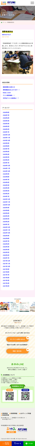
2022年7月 (6, 241)
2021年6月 (6, 277)
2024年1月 (6, 196)
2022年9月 (6, 235)
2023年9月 (6, 207)
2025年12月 (6, 135)
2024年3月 (6, 191)
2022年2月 (6, 255)
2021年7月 (6, 275)
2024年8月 (6, 177)
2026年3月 (6, 126)
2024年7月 (6, 179)
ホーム (4, 22)
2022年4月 (6, 249)
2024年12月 (6, 165)
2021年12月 (6, 261)
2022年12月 (6, 227)
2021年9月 (6, 269)
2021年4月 (6, 283)
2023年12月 (6, 199)
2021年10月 (6, 266)
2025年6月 (6, 151)
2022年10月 (6, 233)
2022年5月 (6, 247)
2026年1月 (6, 132)
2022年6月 (6, 244)
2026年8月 (6, 112)
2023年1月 (6, 224)
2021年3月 (6, 286)
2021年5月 (6, 280)
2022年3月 (6, 252)
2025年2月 (6, 160)
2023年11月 (6, 202)
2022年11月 (6, 230)
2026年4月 (6, 123)
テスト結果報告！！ (9, 95)
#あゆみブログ (6, 34)
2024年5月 (6, 185)
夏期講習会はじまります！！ (11, 90)
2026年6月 (6, 118)
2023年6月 (6, 213)
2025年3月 (6, 157)
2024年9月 (6, 174)
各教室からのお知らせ (18, 417)
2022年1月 (6, 258)
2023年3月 (6, 219)
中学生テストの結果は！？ (11, 98)
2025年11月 (6, 137)
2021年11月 (6, 263)
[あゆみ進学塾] (12, 430)
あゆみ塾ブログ (7, 419)
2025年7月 (6, 149)
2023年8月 (6, 210)
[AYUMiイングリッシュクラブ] (23, 430)
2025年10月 (6, 140)
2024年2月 (6, 193)
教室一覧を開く (17, 351)
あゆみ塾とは (5, 417)
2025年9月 (6, 143)
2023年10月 (6, 205)
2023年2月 (6, 221)
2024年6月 (6, 182)
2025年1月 (6, 162)
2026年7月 (6, 115)
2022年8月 (6, 238)
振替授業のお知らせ (9, 87)
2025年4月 (6, 154)
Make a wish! (7, 92)
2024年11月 (6, 168)
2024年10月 (6, 171)
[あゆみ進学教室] (16, 3)
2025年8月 (6, 146)
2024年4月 (6, 188)
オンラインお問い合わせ (17, 339)
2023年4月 (6, 216)
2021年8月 (6, 272)
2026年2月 (6, 129)
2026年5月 (6, 121)
